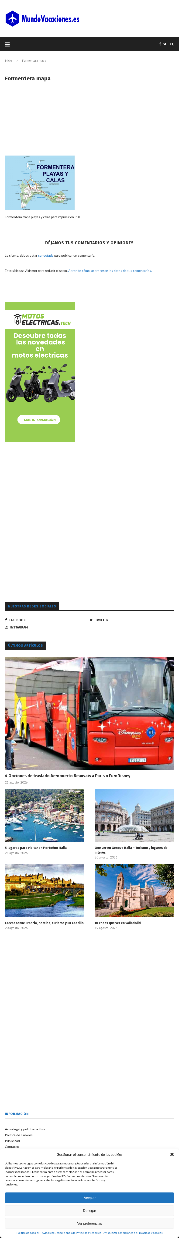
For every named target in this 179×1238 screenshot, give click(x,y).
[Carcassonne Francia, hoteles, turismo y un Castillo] (44, 890)
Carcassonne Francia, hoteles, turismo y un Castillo (44, 923)
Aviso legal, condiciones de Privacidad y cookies (71, 1232)
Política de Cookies (19, 1135)
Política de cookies (28, 1232)
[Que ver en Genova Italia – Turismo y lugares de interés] (134, 815)
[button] (172, 1154)
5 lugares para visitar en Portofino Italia (36, 848)
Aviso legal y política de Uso (25, 1129)
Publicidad (12, 1141)
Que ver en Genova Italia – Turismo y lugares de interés (131, 850)
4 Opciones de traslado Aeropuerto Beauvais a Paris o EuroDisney (67, 775)
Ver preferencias (89, 1223)
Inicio (8, 60)
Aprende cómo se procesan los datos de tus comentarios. (110, 271)
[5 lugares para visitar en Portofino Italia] (44, 815)
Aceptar (90, 1198)
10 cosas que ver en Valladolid (118, 923)
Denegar (89, 1211)
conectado (46, 255)
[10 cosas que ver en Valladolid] (134, 890)
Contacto (12, 1147)
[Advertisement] (89, 121)
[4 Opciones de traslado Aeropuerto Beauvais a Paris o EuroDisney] (89, 713)
